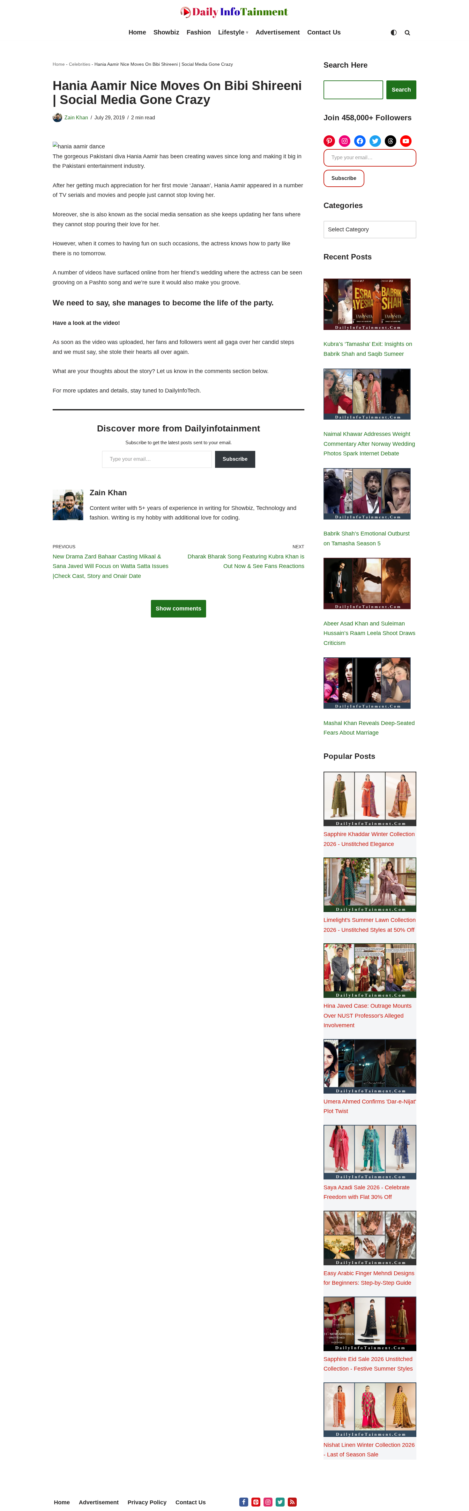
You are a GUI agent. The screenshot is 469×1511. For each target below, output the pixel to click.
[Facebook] (360, 141)
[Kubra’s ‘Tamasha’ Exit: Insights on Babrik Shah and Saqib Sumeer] (367, 306)
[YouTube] (406, 141)
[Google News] (292, 1502)
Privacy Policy (147, 1502)
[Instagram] (344, 141)
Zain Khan (76, 117)
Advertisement (278, 32)
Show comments (178, 608)
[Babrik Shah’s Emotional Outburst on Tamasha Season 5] (367, 495)
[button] (247, 32)
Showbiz (166, 32)
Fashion (199, 32)
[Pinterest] (329, 141)
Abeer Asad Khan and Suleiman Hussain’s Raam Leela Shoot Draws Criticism (369, 633)
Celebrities (79, 64)
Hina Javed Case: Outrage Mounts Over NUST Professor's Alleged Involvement (368, 1016)
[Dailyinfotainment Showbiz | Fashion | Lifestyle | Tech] (234, 12)
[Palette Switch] (394, 32)
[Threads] (390, 141)
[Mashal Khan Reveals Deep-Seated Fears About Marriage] (367, 684)
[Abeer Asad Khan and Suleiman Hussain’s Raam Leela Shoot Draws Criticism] (367, 585)
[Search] (407, 32)
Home (137, 32)
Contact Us (324, 32)
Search (401, 89)
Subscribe (235, 459)
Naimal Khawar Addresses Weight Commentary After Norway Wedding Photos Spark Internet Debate (369, 444)
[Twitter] (375, 141)
